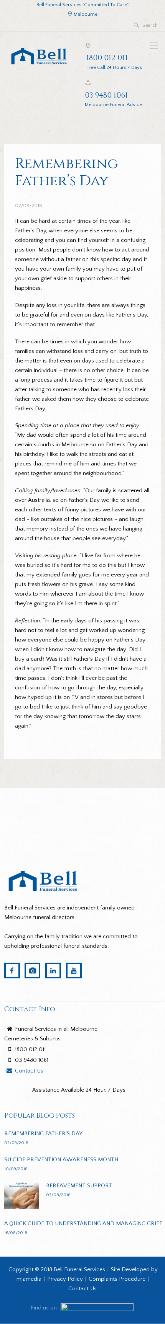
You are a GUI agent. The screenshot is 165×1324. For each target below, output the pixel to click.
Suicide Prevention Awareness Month (61, 1159)
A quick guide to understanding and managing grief (83, 1223)
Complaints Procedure (117, 1279)
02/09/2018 (28, 205)
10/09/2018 (16, 1168)
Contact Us (29, 1071)
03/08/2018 (58, 1194)
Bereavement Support (79, 1185)
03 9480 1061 (106, 95)
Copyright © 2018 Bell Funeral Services (56, 1269)
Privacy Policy (65, 1279)
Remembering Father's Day (43, 1133)
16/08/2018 (15, 1232)
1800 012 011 (107, 58)
